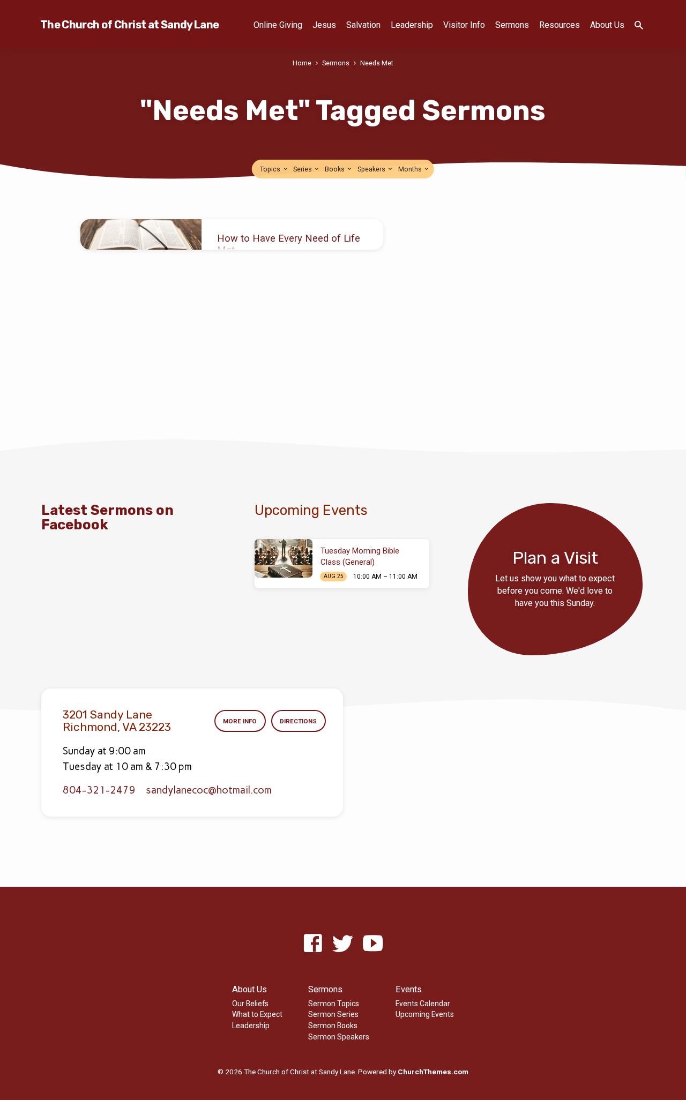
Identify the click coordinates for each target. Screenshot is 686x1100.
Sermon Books (332, 1025)
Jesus (324, 25)
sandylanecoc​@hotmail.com (209, 790)
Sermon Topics (333, 1003)
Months (410, 169)
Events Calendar (423, 1003)
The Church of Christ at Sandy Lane (129, 24)
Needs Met (376, 63)
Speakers (372, 169)
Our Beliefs (250, 1003)
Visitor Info (464, 25)
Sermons (512, 25)
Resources (559, 25)
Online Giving (277, 25)
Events (409, 989)
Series (303, 169)
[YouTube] (373, 944)
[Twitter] (343, 944)
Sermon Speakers (338, 1036)
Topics (271, 169)
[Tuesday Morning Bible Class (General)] (283, 558)
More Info (240, 721)
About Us (607, 25)
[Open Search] (639, 25)
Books (335, 169)
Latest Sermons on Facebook (107, 517)
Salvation (363, 25)
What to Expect (257, 1014)
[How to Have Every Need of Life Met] (141, 234)
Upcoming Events (425, 1014)
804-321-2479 (99, 790)
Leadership (412, 25)
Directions (298, 721)
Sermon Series (333, 1014)
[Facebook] (313, 944)
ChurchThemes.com (433, 1071)
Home (302, 63)
